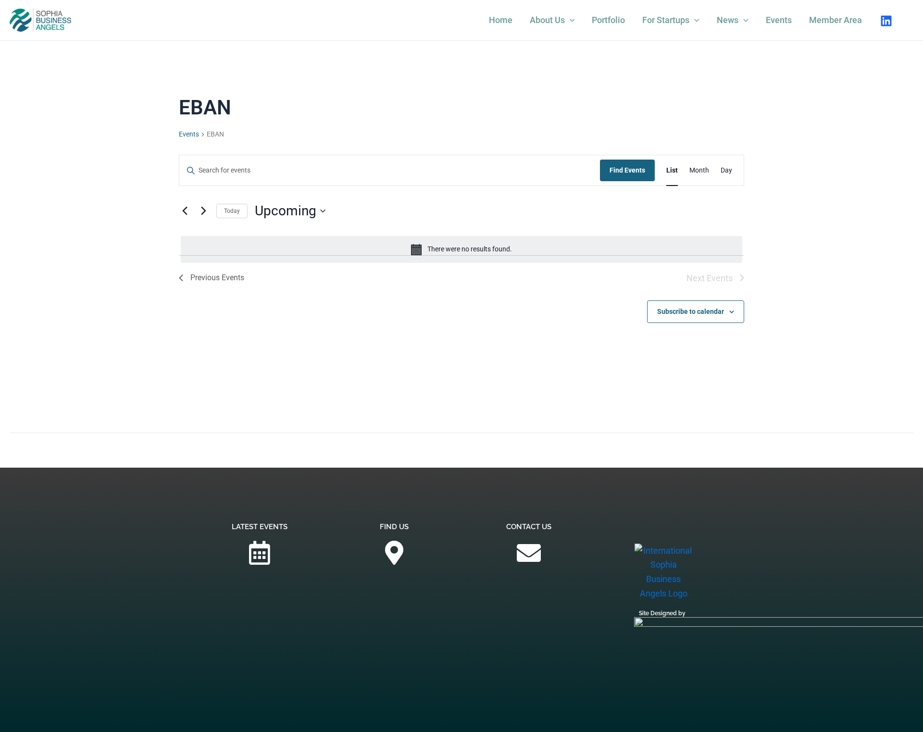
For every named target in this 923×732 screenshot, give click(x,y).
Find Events (627, 170)
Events (779, 20)
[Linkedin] (886, 21)
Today (232, 211)
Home (500, 20)
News (727, 20)
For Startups (665, 20)
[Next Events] (203, 211)
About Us (547, 20)
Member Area (835, 20)
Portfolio (608, 20)
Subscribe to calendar (690, 311)
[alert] (461, 249)
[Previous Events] (184, 211)
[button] (570, 20)
